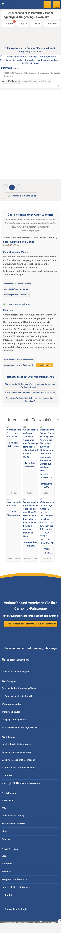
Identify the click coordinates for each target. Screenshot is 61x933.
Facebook (7, 871)
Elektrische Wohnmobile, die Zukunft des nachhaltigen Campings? (30, 399)
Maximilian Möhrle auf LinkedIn (17, 284)
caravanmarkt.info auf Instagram (18, 360)
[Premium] (55, 422)
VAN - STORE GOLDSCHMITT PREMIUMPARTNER (47, 551)
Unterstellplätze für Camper (16, 887)
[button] (5, 187)
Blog (4, 856)
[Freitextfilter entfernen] (47, 4)
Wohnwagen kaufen (11, 704)
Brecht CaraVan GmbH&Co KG (47, 486)
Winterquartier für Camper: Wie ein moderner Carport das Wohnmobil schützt (30, 385)
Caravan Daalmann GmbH (30, 544)
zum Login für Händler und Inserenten (21, 783)
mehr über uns (45, 365)
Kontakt (9, 775)
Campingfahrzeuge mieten (15, 719)
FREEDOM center (10, 68)
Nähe (37, 24)
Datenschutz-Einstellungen (15, 671)
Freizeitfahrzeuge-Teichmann (14, 445)
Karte (24, 24)
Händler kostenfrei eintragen (16, 744)
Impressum (7, 800)
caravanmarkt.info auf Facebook (18, 365)
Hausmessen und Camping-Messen (19, 727)
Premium (6, 839)
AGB (4, 808)
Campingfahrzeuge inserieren (16, 752)
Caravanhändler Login (15, 909)
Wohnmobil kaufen (11, 712)
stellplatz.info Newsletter (15, 879)
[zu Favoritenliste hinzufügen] (3, 58)
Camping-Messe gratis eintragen (18, 760)
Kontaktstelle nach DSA (13, 823)
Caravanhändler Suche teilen (21, 196)
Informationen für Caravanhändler (19, 767)
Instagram (7, 863)
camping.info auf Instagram (16, 289)
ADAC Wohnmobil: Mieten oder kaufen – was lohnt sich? (30, 393)
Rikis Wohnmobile (13, 513)
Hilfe (4, 831)
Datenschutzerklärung (13, 815)
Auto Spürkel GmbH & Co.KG (31, 465)
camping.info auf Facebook (16, 295)
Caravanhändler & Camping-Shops (19, 688)
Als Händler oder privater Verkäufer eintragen (31, 623)
